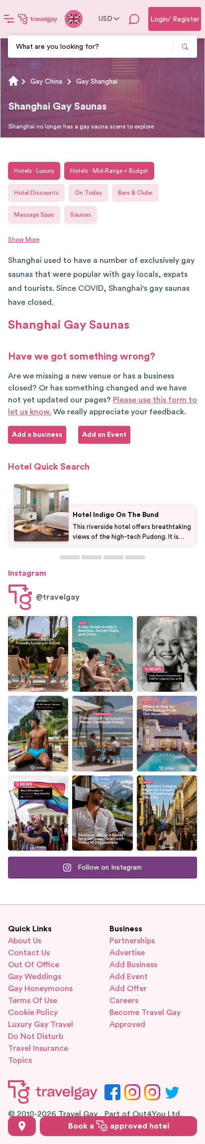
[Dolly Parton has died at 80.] (167, 654)
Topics (20, 1060)
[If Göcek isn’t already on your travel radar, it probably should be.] (38, 654)
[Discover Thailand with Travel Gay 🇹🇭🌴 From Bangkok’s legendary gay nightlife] (38, 733)
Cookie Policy (33, 1013)
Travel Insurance (38, 1048)
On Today (88, 193)
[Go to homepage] (38, 19)
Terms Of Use (32, 1001)
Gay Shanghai (96, 81)
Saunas (80, 215)
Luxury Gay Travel (40, 1024)
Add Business (133, 965)
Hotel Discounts (36, 193)
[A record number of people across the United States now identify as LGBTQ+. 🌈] (38, 813)
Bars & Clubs (135, 193)
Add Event (128, 977)
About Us (24, 941)
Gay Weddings (34, 977)
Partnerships (132, 941)
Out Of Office (33, 965)
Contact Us (29, 953)
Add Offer (128, 989)
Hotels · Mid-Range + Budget (109, 171)
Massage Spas (34, 215)
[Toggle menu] (9, 19)
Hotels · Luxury (34, 171)
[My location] (22, 1126)
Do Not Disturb (35, 1036)
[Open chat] (134, 19)
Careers (123, 1001)
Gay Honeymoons (40, 989)
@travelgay (58, 597)
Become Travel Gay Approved (145, 1018)
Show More (23, 240)
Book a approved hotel (118, 1126)
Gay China (46, 81)
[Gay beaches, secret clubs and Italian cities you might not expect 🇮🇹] (102, 654)
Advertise (127, 953)
